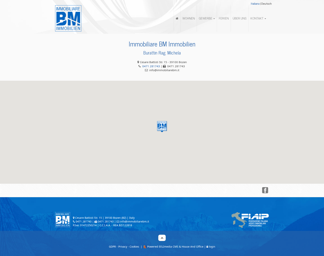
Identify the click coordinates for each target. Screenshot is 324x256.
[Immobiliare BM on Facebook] (265, 190)
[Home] (177, 18)
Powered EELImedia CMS (162, 246)
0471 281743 (151, 66)
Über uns (240, 18)
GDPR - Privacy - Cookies (124, 246)
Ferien (224, 18)
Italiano (255, 3)
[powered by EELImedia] (144, 246)
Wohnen (188, 18)
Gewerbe (206, 18)
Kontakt (257, 18)
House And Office (192, 246)
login (212, 246)
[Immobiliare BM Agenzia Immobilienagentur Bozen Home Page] (68, 18)
